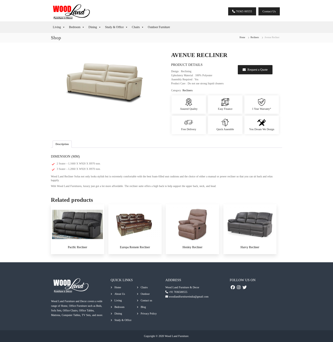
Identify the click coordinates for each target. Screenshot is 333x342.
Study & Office (114, 27)
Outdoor (145, 294)
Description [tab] (62, 144)
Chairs (136, 27)
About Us (119, 294)
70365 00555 (243, 11)
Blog (143, 307)
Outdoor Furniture (159, 27)
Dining (92, 27)
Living (57, 27)
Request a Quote (257, 69)
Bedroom (74, 27)
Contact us (146, 300)
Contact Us (269, 11)
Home (242, 37)
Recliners (255, 37)
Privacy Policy (149, 313)
